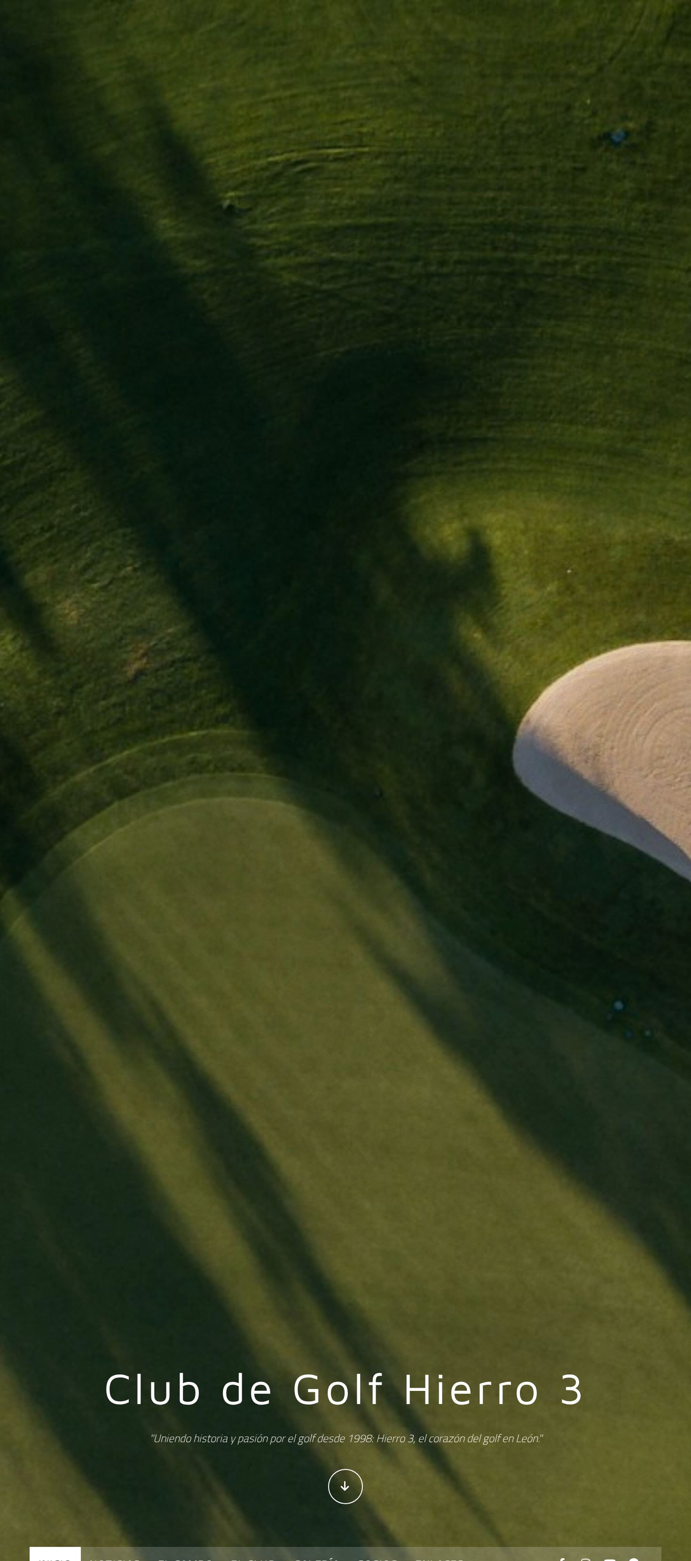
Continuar (345, 1486)
